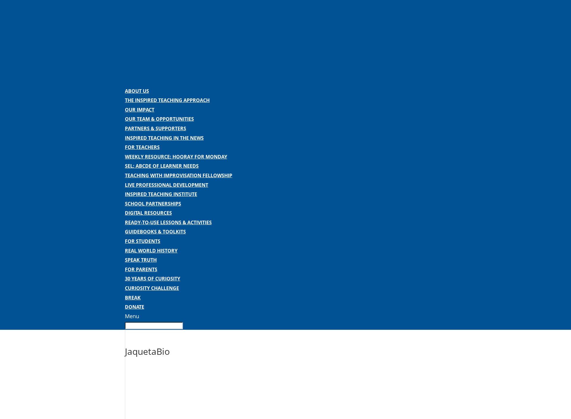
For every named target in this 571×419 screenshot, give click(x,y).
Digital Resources (148, 213)
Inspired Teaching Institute (161, 194)
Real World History (151, 250)
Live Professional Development (166, 185)
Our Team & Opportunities (159, 119)
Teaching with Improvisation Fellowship (178, 175)
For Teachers (142, 147)
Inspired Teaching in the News (164, 138)
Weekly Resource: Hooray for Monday (176, 156)
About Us (137, 91)
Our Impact (139, 109)
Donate (134, 307)
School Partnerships (153, 203)
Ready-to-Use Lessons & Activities (168, 222)
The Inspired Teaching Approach (167, 100)
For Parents (141, 269)
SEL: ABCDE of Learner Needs (162, 166)
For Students (142, 241)
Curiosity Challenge (152, 288)
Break (133, 297)
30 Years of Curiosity (152, 278)
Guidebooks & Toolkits (155, 231)
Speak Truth (141, 260)
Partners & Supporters (155, 128)
